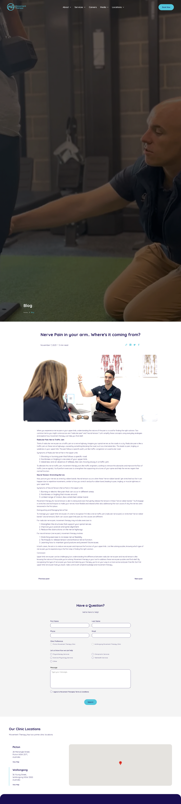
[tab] (35, 753)
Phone (52, 631)
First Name (54, 621)
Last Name (96, 621)
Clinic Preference (56, 641)
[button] (67, 7)
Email (94, 631)
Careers (93, 7)
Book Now (166, 7)
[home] (16, 7)
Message (53, 667)
